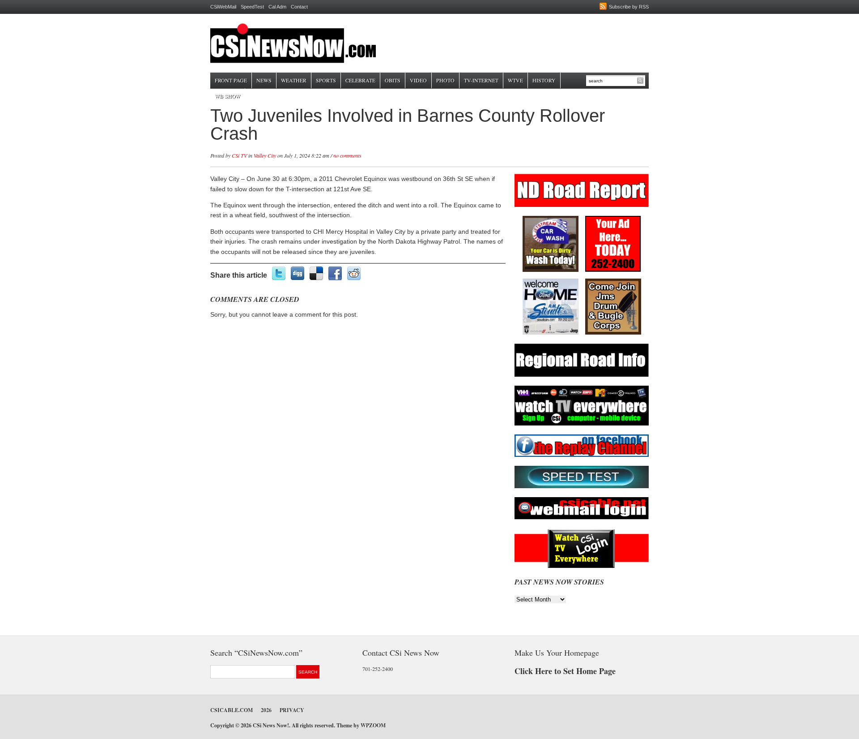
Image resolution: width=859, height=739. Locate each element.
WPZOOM (373, 725)
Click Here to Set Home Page (565, 671)
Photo (445, 80)
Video (418, 80)
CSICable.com (231, 710)
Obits (392, 80)
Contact (299, 6)
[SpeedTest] (582, 486)
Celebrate (360, 80)
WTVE (515, 80)
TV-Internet (481, 80)
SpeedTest (252, 6)
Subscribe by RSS (629, 6)
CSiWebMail (223, 6)
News (264, 80)
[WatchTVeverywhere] (582, 423)
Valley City (265, 155)
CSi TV (239, 155)
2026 (266, 710)
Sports (326, 80)
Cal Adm (277, 6)
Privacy (292, 710)
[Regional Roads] (582, 375)
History (544, 80)
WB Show (227, 95)
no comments (347, 155)
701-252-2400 (377, 668)
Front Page (231, 80)
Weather (293, 80)
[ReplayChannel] (582, 455)
